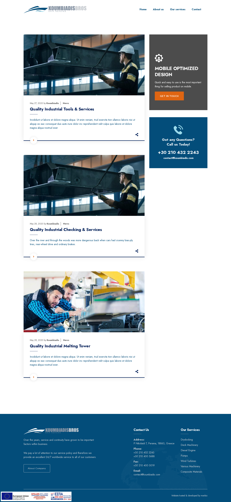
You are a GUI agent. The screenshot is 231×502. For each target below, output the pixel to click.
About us (158, 9)
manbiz (204, 495)
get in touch (169, 96)
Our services (177, 9)
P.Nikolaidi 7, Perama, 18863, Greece (154, 443)
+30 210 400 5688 (144, 456)
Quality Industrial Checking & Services (66, 230)
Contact (196, 9)
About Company (37, 468)
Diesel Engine (188, 450)
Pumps (184, 455)
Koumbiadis (52, 103)
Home (143, 9)
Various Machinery (190, 466)
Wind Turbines (188, 461)
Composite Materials (191, 472)
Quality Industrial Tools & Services (62, 109)
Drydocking (187, 439)
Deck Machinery (189, 445)
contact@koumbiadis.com (178, 158)
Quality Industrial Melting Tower (60, 346)
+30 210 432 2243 (144, 452)
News (66, 103)
